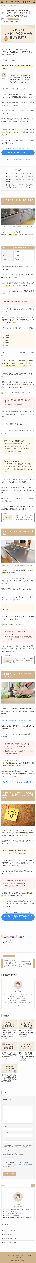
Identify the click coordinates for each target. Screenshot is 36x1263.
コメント (6, 1104)
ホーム (5, 1255)
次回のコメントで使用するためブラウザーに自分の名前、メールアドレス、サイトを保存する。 (18, 1146)
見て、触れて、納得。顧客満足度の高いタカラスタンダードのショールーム (18, 917)
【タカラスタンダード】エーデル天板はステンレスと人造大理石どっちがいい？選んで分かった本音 (22, 517)
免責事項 (30, 1255)
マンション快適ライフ (10, 1230)
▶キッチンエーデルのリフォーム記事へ (14, 89)
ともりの (18, 991)
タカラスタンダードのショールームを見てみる (16, 720)
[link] (18, 1006)
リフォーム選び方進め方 (14, 18)
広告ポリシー (18, 1257)
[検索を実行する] (33, 1185)
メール (5, 1132)
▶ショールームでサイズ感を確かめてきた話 (15, 159)
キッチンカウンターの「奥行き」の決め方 (19, 176)
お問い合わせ (11, 1255)
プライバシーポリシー (17, 1164)
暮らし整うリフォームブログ (18, 2)
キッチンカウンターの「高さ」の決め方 (18, 173)
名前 (5, 1126)
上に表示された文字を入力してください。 (14, 1154)
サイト (5, 1139)
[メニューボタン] (2, 2)
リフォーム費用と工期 (10, 1238)
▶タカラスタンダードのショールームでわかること (17, 782)
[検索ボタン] (34, 2)
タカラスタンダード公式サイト (18, 152)
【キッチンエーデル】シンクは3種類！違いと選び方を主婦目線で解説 (23, 660)
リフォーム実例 (8, 1234)
